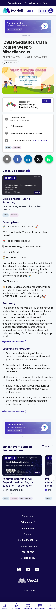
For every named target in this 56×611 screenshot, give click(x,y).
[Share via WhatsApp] (49, 159)
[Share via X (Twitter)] (38, 159)
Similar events (40, 140)
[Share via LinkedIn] (28, 159)
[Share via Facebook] (17, 159)
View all (48, 446)
